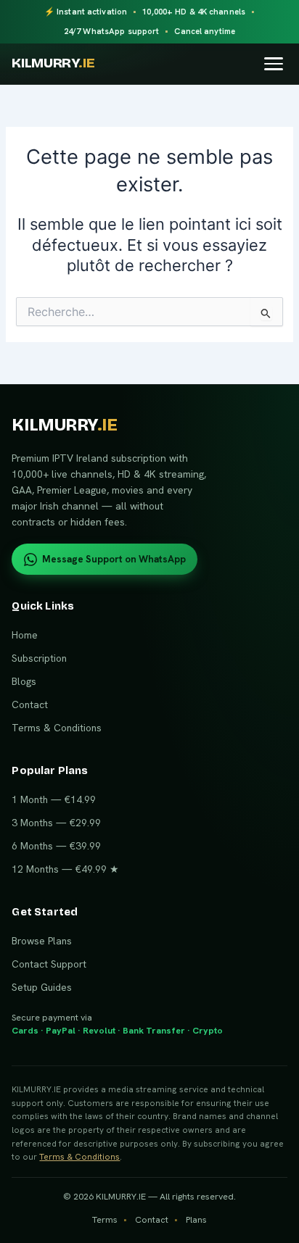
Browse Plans (42, 940)
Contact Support (49, 963)
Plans (196, 1220)
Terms (105, 1220)
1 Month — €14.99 (54, 799)
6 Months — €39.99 (56, 845)
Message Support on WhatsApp (114, 559)
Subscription (39, 658)
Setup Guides (42, 987)
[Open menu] (273, 63)
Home (25, 634)
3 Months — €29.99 (56, 822)
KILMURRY (53, 63)
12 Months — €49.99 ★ (65, 869)
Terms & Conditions (57, 727)
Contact (30, 704)
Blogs (24, 681)
